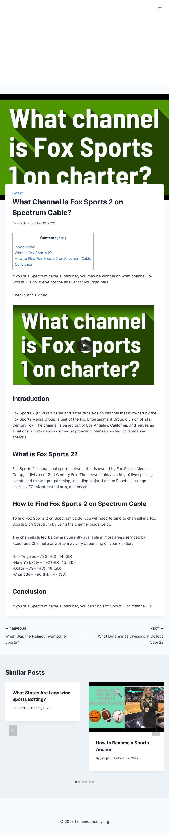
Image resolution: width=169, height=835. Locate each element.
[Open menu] (160, 8)
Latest (17, 193)
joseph (21, 223)
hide (61, 238)
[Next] (156, 730)
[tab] (76, 782)
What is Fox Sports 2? (33, 253)
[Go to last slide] (13, 730)
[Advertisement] (84, 51)
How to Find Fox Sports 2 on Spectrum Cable (53, 258)
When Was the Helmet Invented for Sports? (36, 635)
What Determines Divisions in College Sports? (131, 635)
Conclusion (24, 264)
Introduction (25, 247)
